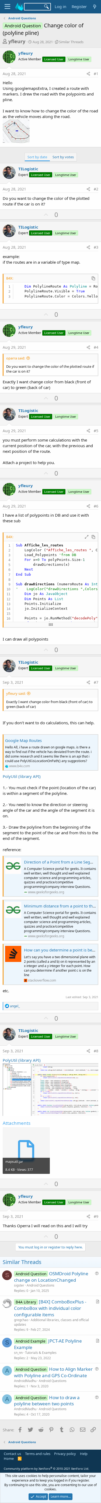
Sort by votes (63, 157)
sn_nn (18, 1352)
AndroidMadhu (25, 1381)
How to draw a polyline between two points (47, 1400)
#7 (96, 682)
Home (9, 1458)
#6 (96, 506)
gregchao (21, 1320)
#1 (96, 73)
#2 (96, 189)
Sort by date (37, 157)
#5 (96, 430)
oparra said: (15, 358)
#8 (96, 1050)
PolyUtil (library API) (22, 776)
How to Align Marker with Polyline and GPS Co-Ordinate (53, 1372)
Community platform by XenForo (46, 1469)
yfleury (16, 41)
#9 (96, 1216)
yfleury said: (16, 693)
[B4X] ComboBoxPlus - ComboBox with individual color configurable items (50, 1308)
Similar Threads (71, 41)
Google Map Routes (23, 740)
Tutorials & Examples (41, 1352)
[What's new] (94, 7)
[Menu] (7, 6)
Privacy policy (65, 1453)
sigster (19, 1285)
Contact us (12, 1453)
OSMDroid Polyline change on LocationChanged (51, 1276)
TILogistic (28, 168)
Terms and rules (37, 1453)
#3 (96, 247)
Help (84, 1453)
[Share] (88, 73)
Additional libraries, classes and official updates (51, 1322)
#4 (96, 347)
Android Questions (40, 1285)
